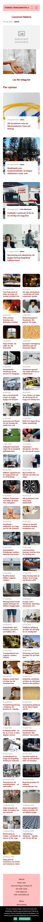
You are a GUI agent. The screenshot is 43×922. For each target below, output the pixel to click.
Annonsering (21, 905)
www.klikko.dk (23, 895)
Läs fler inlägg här (21, 79)
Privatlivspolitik (24, 919)
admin (16, 22)
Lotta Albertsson (26, 209)
